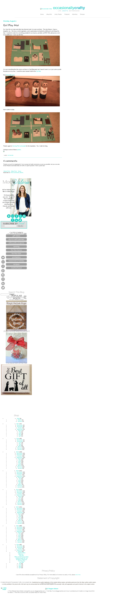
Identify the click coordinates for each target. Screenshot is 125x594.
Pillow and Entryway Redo (21, 556)
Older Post (14, 171)
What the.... (21, 554)
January (20, 421)
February (19, 448)
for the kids (10, 155)
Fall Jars (21, 555)
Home (42, 14)
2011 (17, 525)
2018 (18, 418)
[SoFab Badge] (4, 589)
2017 (17, 423)
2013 (17, 489)
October (20, 428)
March (20, 420)
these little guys (10, 75)
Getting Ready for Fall (21, 558)
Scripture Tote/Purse (21, 559)
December (20, 425)
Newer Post (7, 171)
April (20, 436)
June (20, 433)
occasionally (69, 8)
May (20, 434)
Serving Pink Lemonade (19, 146)
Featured (66, 14)
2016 (17, 438)
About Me (49, 14)
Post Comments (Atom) (17, 172)
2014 (17, 470)
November (20, 426)
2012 (17, 507)
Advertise (74, 14)
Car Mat (38, 71)
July (20, 432)
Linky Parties (58, 14)
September (20, 429)
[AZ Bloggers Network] (51, 588)
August (20, 430)
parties (19, 149)
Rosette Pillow (21, 552)
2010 (17, 544)
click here (77, 574)
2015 (17, 452)
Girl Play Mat (21, 561)
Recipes (82, 14)
